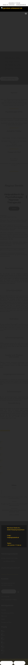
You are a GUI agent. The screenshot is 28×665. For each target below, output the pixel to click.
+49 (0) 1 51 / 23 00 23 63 (8, 4)
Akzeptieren (6, 663)
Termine (14, 208)
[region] (14, 31)
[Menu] (26, 14)
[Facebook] (12, 1)
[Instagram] (15, 1)
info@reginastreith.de (21, 4)
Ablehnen (19, 663)
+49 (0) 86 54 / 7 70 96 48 (14, 3)
